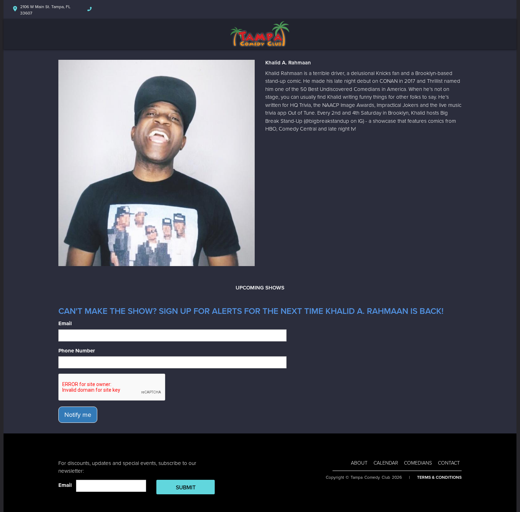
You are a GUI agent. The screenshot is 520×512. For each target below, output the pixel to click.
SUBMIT (186, 487)
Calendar (386, 463)
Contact (449, 463)
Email (65, 323)
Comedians (418, 463)
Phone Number (76, 350)
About (359, 463)
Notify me (77, 415)
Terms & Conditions (439, 477)
